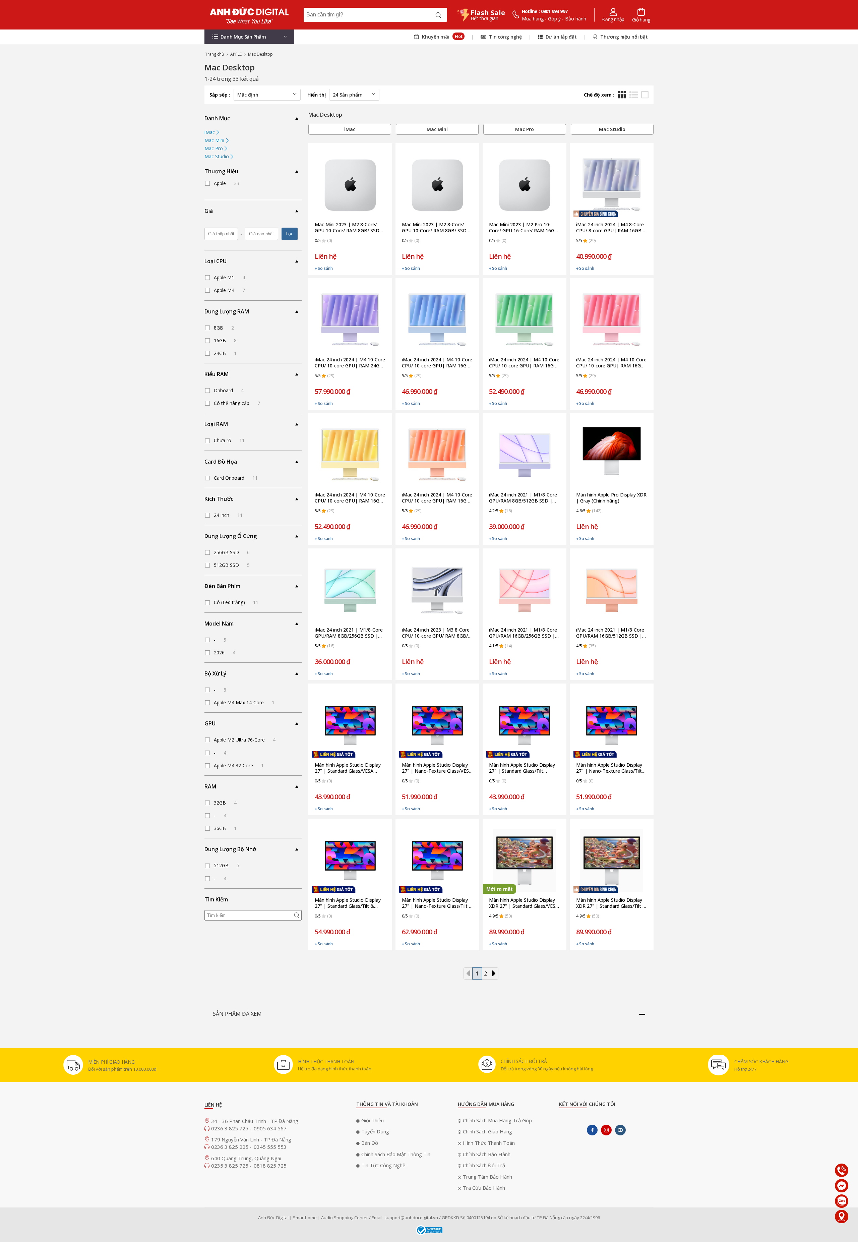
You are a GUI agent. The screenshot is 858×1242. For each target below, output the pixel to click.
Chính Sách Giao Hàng (487, 1131)
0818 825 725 (270, 1165)
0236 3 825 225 (230, 1146)
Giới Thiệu (372, 1120)
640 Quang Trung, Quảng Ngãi (246, 1158)
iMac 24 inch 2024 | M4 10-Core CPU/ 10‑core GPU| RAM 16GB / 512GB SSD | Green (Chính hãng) (524, 363)
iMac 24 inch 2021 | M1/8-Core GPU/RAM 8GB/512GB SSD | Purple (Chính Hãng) (523, 498)
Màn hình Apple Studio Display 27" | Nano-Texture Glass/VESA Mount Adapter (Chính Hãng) (437, 768)
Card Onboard (236, 478)
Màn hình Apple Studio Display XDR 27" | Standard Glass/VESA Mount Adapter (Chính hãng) (523, 903)
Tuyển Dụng (375, 1131)
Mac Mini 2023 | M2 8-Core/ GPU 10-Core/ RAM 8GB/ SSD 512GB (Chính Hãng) (434, 228)
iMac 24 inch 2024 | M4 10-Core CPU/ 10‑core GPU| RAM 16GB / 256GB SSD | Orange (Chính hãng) (437, 498)
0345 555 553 (270, 1146)
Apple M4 (229, 290)
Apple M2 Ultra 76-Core (244, 739)
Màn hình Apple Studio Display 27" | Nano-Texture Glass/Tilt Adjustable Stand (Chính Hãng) (609, 768)
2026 (224, 652)
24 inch (228, 515)
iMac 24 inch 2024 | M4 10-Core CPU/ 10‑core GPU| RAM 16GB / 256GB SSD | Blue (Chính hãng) (437, 363)
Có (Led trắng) (236, 602)
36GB (225, 828)
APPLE (236, 54)
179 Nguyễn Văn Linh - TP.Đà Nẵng (251, 1139)
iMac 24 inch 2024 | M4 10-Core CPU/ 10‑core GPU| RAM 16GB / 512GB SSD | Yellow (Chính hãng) (350, 498)
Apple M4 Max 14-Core (244, 702)
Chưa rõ (229, 440)
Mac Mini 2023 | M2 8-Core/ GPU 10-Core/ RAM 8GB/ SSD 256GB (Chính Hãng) (347, 228)
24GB (225, 353)
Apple (226, 183)
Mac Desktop (260, 54)
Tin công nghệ (505, 37)
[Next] (493, 973)
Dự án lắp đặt (560, 37)
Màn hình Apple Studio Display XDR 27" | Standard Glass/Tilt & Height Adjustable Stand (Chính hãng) (611, 903)
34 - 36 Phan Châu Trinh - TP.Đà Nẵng (254, 1121)
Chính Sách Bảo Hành (486, 1154)
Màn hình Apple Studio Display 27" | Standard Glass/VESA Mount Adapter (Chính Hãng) (348, 768)
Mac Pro (214, 148)
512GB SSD (232, 565)
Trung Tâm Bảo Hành (487, 1176)
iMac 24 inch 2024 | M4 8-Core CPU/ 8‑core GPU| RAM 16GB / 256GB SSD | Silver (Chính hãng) (611, 228)
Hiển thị (316, 95)
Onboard (229, 390)
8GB (224, 327)
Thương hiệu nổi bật (623, 37)
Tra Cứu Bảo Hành (484, 1187)
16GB (225, 340)
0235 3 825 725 (230, 1165)
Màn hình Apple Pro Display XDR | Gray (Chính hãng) (611, 498)
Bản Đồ (369, 1142)
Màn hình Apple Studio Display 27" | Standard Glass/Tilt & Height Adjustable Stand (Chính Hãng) (349, 903)
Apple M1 (229, 277)
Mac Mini (215, 140)
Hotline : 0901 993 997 (545, 11)
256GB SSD (232, 552)
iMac (210, 132)
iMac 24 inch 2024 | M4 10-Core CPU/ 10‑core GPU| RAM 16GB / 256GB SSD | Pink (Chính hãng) (611, 363)
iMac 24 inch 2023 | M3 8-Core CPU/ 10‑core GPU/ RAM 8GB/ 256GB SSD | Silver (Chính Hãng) (436, 633)
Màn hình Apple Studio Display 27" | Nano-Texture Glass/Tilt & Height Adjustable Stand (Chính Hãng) (437, 903)
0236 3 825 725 (230, 1128)
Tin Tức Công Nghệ (383, 1165)
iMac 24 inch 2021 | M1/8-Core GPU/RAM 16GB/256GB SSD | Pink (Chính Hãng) (523, 633)
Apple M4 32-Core (239, 765)
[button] (249, 37)
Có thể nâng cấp (237, 403)
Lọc (289, 234)
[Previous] (468, 973)
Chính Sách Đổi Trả (484, 1165)
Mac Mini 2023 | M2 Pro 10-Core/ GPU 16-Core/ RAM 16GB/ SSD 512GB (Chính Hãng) (524, 228)
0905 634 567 (270, 1128)
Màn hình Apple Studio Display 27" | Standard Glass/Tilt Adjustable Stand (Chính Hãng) (522, 768)
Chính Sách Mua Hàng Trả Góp (497, 1120)
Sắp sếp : (219, 95)
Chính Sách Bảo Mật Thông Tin (395, 1154)
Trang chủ (214, 54)
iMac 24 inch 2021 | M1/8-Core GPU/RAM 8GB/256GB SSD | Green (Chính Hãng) (349, 633)
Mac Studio (217, 156)
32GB (225, 803)
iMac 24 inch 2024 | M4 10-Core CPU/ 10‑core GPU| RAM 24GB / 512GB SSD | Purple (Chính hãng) (350, 363)
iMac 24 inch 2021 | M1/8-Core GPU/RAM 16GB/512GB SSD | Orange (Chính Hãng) (610, 633)
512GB (226, 865)
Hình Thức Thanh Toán (489, 1142)
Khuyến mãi (441, 36)
